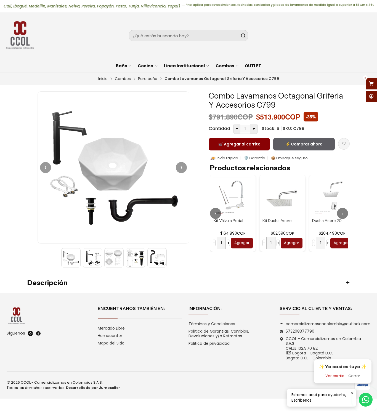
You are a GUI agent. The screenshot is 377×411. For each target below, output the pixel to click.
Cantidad (219, 128)
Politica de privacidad (209, 343)
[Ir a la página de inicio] (19, 35)
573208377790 (300, 331)
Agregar (241, 242)
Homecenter (110, 335)
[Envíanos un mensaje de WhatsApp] (366, 400)
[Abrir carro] (371, 83)
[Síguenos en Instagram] (30, 333)
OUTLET (253, 66)
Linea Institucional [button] (184, 66)
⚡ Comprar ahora (304, 144)
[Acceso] (371, 96)
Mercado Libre (111, 328)
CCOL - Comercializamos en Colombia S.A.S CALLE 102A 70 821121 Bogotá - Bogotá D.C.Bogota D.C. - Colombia (323, 348)
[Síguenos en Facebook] (38, 333)
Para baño (147, 79)
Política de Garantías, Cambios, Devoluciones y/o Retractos (219, 333)
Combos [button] (225, 66)
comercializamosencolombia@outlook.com (328, 324)
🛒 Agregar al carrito (239, 144)
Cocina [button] (145, 66)
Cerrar (354, 375)
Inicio (103, 79)
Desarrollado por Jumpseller (93, 387)
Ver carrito (334, 375)
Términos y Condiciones (212, 324)
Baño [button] (121, 66)
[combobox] (188, 35)
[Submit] (243, 35)
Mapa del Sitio (111, 343)
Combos (123, 79)
